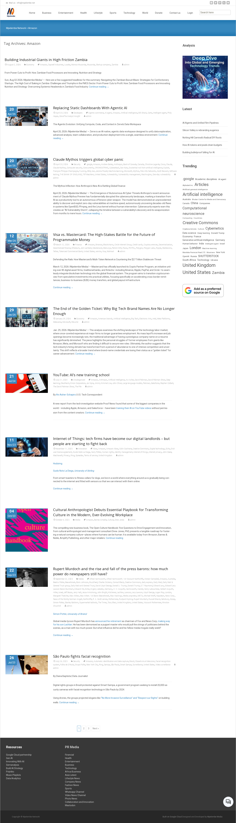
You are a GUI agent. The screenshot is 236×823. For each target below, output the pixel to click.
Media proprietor (130, 596)
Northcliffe (87, 599)
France (197, 236)
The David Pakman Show (63, 386)
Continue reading (99, 86)
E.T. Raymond (147, 586)
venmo (98, 251)
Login (190, 13)
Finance (78, 245)
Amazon (43, 65)
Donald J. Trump (120, 586)
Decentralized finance (62, 248)
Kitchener (112, 592)
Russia (194, 256)
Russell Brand (154, 599)
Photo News (71, 798)
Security (77, 164)
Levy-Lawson (137, 592)
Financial (69, 754)
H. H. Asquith (119, 589)
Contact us (175, 13)
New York (220, 252)
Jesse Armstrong (89, 592)
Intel (154, 319)
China (194, 203)
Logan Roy (159, 592)
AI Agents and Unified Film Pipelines (201, 123)
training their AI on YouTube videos (133, 408)
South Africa (189, 259)
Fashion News (72, 785)
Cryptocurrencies (151, 245)
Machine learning (116, 171)
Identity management (124, 452)
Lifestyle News (72, 778)
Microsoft (128, 171)
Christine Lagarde (152, 164)
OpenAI (186, 256)
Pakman (146, 383)
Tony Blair (112, 602)
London (168, 592)
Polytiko (10, 771)
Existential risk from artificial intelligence (145, 168)
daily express (147, 582)
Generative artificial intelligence (198, 240)
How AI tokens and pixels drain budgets (202, 145)
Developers (78, 113)
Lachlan (120, 592)
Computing (187, 218)
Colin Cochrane (125, 449)
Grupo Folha (80, 665)
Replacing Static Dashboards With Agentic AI (90, 107)
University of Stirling (84, 470)
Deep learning (203, 233)
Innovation (82, 449)
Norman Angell (75, 599)
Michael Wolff (149, 596)
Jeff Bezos (68, 592)
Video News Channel (75, 795)
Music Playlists (13, 775)
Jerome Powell (102, 171)
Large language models (132, 383)
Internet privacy (155, 452)
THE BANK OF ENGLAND (71, 174)
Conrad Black (118, 582)
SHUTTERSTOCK (208, 256)
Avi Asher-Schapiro (66, 394)
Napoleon (160, 596)
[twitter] (215, 3)
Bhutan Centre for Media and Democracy (209, 199)
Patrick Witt (117, 248)
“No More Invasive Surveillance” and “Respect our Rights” (129, 698)
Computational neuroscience (195, 211)
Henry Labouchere (151, 589)
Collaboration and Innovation (79, 802)
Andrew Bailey (107, 164)
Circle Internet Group (123, 245)
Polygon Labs (149, 248)
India (201, 243)
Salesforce (155, 383)
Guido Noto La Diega (81, 452)
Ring (73, 455)
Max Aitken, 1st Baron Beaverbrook (94, 596)
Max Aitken (74, 596)
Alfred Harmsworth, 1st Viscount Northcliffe (124, 579)
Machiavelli (58, 455)
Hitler (55, 592)
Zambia (115, 65)
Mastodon (70, 805)
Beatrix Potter (58, 582)
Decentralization (165, 245)
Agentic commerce (96, 113)
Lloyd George (149, 592)
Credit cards (138, 245)
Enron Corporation (78, 383)
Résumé (74, 322)
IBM (89, 171)
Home (32, 13)
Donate (158, 13)
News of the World (60, 599)
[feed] (224, 3)
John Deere (167, 452)
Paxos (125, 248)
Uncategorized (79, 380)
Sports (113, 13)
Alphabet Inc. (188, 185)
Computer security (74, 168)
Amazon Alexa (112, 449)
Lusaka (67, 65)
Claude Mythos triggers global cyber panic (88, 159)
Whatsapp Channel (74, 792)
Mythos (136, 171)
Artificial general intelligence (195, 189)
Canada (141, 164)
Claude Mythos (59, 168)
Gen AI (9, 758)
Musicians (211, 252)
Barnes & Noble (100, 520)
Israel (61, 592)
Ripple (158, 248)
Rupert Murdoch (141, 599)
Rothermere (113, 599)
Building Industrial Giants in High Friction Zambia (46, 59)
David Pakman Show (156, 380)
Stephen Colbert (166, 383)
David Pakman (141, 380)
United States (100, 174)
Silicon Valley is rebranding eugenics (201, 130)
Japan (185, 248)
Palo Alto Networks (148, 171)
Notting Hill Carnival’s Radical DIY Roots (202, 137)
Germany (108, 589)
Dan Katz (124, 168)
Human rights (108, 452)
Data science (189, 233)
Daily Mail (157, 582)
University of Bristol (77, 614)
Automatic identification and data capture (111, 661)
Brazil (131, 661)
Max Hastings (116, 596)
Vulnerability (112, 174)
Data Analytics (13, 778)
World (145, 13)
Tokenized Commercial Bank (71, 251)
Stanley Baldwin (71, 602)
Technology (129, 13)
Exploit (166, 168)
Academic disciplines (206, 179)
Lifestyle (98, 13)
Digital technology (157, 449)
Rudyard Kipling (126, 599)
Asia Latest (70, 775)
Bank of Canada (130, 164)
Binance (99, 245)
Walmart (110, 251)
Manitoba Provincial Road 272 (194, 252)
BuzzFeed (93, 582)
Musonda (91, 65)
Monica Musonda (78, 65)
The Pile (78, 386)
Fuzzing (82, 171)
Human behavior (190, 243)
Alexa (95, 449)
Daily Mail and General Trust (83, 586)
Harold (140, 589)
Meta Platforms (163, 319)
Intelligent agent (159, 113)
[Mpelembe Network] (8, 12)
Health (83, 13)
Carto (150, 113)
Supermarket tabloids (88, 602)
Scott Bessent (162, 171)
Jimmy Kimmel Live (103, 383)
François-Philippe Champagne (65, 171)
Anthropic (118, 164)
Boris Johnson (82, 582)
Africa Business (73, 771)
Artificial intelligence (129, 113)
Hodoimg (57, 463)
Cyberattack (114, 168)
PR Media (72, 747)
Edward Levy (158, 586)
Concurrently (88, 168)
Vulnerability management (129, 174)
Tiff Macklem (88, 174)
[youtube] (228, 3)
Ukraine (214, 260)
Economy (30, 65)
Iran (93, 171)
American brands (105, 319)
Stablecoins (167, 248)
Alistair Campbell (151, 579)
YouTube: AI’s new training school (81, 374)
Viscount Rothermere (152, 602)
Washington (146, 174)
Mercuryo (107, 248)
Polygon (139, 248)
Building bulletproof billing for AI (199, 152)
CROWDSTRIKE (101, 168)
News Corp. (170, 596)
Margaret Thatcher (61, 596)
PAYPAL (132, 248)
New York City (92, 665)
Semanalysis (12, 765)
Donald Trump (134, 586)
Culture (111, 520)
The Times (102, 602)
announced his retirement (108, 621)
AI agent (108, 113)
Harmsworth (131, 589)
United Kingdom (105, 455)
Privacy (67, 455)
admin (126, 65)
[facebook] (211, 3)
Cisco (163, 164)
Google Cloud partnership (19, 754)
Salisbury (165, 599)
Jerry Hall (77, 592)
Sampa (107, 665)
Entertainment (65, 13)
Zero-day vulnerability (161, 174)
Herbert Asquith (166, 589)
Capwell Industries (55, 65)
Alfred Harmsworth (97, 579)
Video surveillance (163, 665)
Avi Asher (130, 380)
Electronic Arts (145, 319)
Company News (73, 781)
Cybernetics (214, 228)
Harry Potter (96, 452)
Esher (87, 589)
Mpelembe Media (214, 817)
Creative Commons (141, 449)
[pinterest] (219, 3)
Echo (168, 449)
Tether (55, 251)
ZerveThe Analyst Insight (69, 116)
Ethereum (76, 248)
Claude (169, 164)
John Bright (102, 592)
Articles (202, 184)
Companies (204, 203)
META (140, 596)
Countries (198, 218)
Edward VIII (79, 589)
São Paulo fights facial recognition (81, 656)
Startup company (103, 65)
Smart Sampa (126, 665)
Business (46, 13)
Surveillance (138, 665)
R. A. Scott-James (100, 599)
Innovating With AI (15, 761)
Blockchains (108, 245)
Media (77, 520)
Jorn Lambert (86, 248)
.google (89, 164)
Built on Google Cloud (172, 817)
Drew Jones (119, 520)
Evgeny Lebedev (97, 589)
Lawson (128, 592)
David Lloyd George (104, 586)
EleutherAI (65, 383)
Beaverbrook (70, 582)
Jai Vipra (90, 383)
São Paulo (115, 665)
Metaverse (57, 322)
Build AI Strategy (14, 768)
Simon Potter (58, 602)
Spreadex (79, 455)
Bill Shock (142, 113)
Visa (104, 251)
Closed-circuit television (145, 661)
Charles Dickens (105, 582)
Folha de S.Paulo (67, 665)
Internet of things (141, 452)
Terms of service (90, 455)
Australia (171, 579)
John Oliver (117, 383)
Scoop (172, 599)
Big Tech (134, 319)
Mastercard (97, 248)
